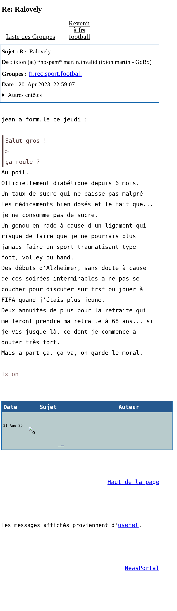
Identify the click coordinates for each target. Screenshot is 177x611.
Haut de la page (133, 482)
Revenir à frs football (79, 30)
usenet (128, 525)
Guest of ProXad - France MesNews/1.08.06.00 (77, 96)
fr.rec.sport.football (55, 73)
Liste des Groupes (30, 36)
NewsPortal (142, 568)
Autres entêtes (25, 95)
